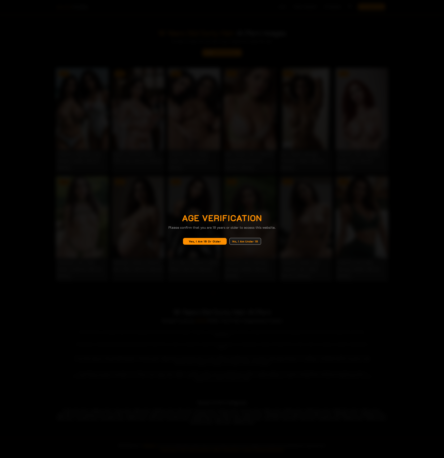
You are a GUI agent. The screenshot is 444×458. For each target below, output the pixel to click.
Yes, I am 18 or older (205, 241)
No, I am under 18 (245, 241)
